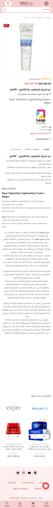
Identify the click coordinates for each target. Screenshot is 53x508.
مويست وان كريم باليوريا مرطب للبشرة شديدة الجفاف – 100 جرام (39, 449)
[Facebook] (17, 473)
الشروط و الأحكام (20, 489)
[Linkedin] (35, 473)
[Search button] (4, 9)
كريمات (26, 18)
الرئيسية (48, 18)
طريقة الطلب (27, 483)
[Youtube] (29, 473)
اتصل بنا (12, 483)
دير (50, 173)
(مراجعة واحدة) (34, 79)
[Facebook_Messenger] (45, 485)
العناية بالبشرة (36, 18)
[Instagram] (23, 473)
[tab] (46, 149)
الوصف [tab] (46, 150)
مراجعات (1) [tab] (16, 150)
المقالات (37, 489)
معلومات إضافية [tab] (32, 150)
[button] (46, 432)
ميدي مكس (44, 233)
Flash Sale (43, 130)
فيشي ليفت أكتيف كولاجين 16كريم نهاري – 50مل (13, 448)
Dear (4, 217)
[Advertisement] (26, 366)
